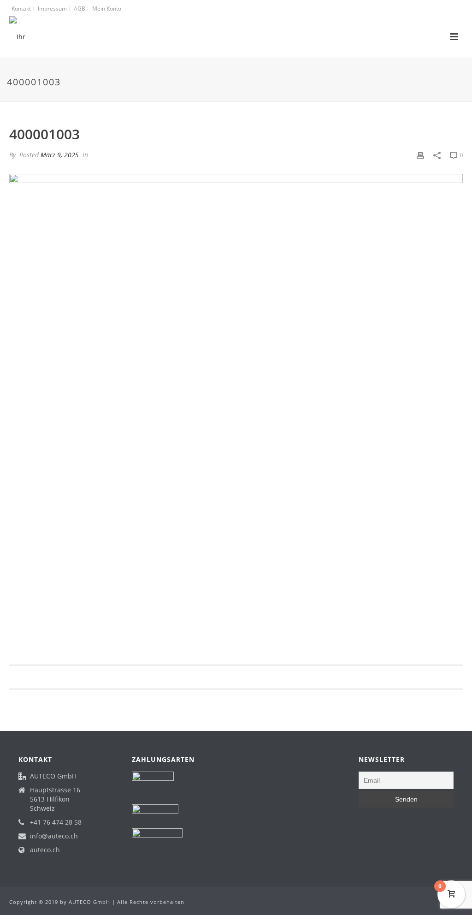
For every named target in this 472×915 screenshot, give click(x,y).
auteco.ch (45, 850)
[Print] (420, 154)
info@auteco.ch (54, 836)
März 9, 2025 (60, 154)
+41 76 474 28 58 (56, 822)
